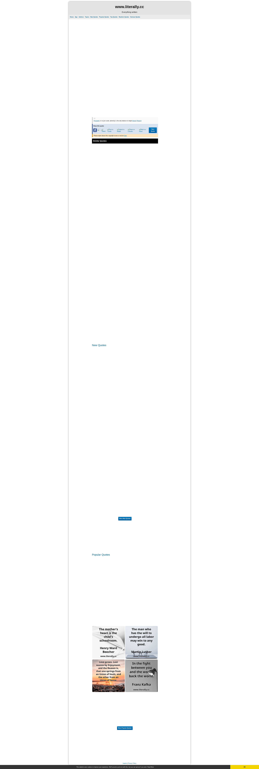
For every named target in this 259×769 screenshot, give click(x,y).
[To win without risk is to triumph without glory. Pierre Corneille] (108, 515)
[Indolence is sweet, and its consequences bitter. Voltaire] (108, 415)
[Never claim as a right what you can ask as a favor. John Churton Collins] (108, 725)
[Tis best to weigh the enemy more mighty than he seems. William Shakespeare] (141, 210)
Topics (87, 17)
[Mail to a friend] (143, 131)
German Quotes (135, 17)
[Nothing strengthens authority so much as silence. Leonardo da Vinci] (108, 624)
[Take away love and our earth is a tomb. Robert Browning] (141, 415)
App (76, 17)
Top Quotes (113, 17)
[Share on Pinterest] (99, 130)
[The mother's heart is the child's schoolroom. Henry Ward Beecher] (108, 658)
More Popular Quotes (125, 728)
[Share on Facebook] (95, 131)
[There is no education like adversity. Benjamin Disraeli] (108, 310)
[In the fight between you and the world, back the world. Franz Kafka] (141, 691)
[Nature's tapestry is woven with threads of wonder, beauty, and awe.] (141, 448)
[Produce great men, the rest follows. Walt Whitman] (141, 624)
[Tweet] (104, 131)
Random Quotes (124, 17)
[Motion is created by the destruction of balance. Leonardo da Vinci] (141, 276)
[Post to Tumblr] (111, 131)
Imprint (125, 763)
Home (72, 17)
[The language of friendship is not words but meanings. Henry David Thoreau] (141, 725)
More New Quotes (124, 518)
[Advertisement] (125, 34)
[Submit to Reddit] (122, 131)
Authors (81, 17)
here (125, 135)
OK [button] (245, 767)
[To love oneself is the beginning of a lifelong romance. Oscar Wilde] (108, 591)
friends (134, 121)
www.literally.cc (129, 7)
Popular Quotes (104, 17)
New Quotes (94, 17)
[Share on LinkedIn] (133, 131)
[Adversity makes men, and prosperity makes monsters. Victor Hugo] (108, 210)
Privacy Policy (132, 763)
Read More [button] (150, 767)
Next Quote (153, 130)
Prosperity (97, 121)
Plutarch (139, 121)
